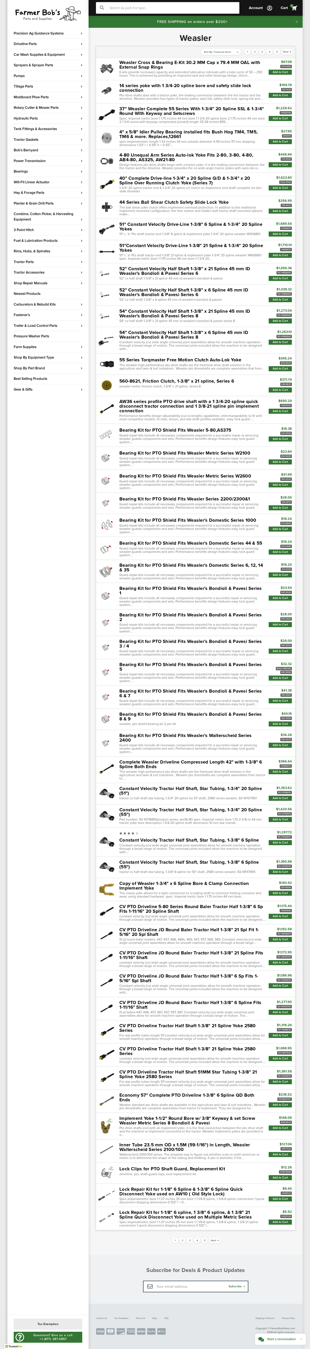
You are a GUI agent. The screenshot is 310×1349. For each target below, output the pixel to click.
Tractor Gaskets (26, 139)
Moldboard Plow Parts (31, 97)
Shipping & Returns (264, 1318)
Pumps (19, 76)
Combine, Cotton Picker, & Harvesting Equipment (43, 217)
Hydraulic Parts (26, 118)
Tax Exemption (121, 1318)
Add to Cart (280, 72)
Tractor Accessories (29, 272)
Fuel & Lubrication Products (36, 240)
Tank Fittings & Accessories (35, 129)
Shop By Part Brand (29, 368)
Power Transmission (30, 161)
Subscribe (236, 1286)
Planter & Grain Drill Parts (34, 203)
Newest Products (27, 293)
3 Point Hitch (24, 230)
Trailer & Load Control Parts (35, 325)
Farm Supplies (25, 347)
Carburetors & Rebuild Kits (35, 304)
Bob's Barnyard (26, 150)
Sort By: (208, 52)
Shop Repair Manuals (30, 283)
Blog (154, 1318)
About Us (140, 1318)
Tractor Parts (24, 262)
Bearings (21, 171)
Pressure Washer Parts (31, 336)
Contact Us (101, 1318)
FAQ (166, 1318)
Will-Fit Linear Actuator (32, 182)
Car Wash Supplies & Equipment (39, 54)
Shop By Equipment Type (34, 357)
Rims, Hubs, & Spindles (32, 251)
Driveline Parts (25, 44)
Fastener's (22, 315)
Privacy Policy (288, 1318)
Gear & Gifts (23, 389)
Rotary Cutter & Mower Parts (36, 107)
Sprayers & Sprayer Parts (33, 65)
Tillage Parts (23, 86)
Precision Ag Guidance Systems (39, 33)
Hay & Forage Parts (29, 192)
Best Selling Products (30, 378)
